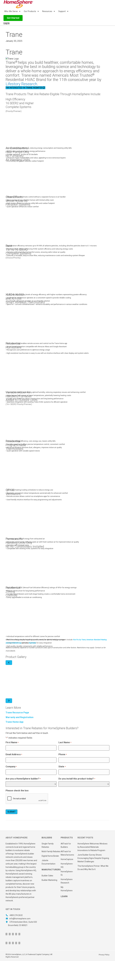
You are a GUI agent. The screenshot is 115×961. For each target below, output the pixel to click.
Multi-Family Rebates (51, 851)
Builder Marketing (49, 880)
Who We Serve (11, 11)
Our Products (30, 11)
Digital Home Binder (50, 856)
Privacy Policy (104, 955)
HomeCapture (67, 859)
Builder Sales (47, 875)
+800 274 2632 (16, 915)
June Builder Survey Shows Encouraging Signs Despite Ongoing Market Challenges (93, 858)
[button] (13, 18)
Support (62, 11)
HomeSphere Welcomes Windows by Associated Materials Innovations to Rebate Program (92, 847)
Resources (47, 11)
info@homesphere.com (19, 918)
